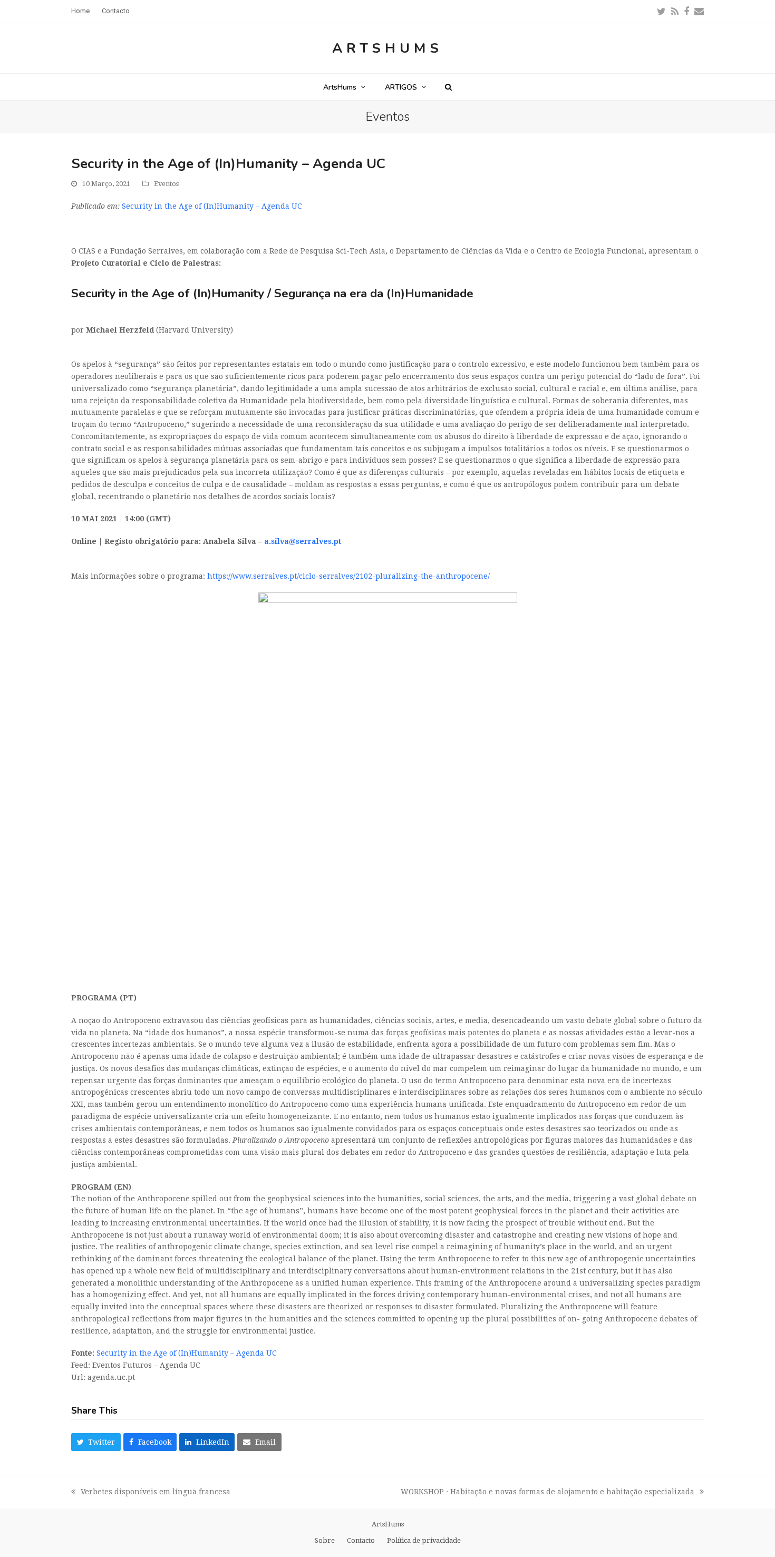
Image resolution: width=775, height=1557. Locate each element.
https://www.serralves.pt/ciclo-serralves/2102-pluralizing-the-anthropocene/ (348, 576)
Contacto (361, 1540)
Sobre (325, 1540)
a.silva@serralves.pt (302, 541)
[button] (448, 87)
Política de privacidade (424, 1540)
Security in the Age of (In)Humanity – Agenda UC (212, 206)
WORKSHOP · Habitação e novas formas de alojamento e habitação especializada (547, 1492)
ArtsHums (387, 48)
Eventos (166, 184)
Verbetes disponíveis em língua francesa (150, 1492)
